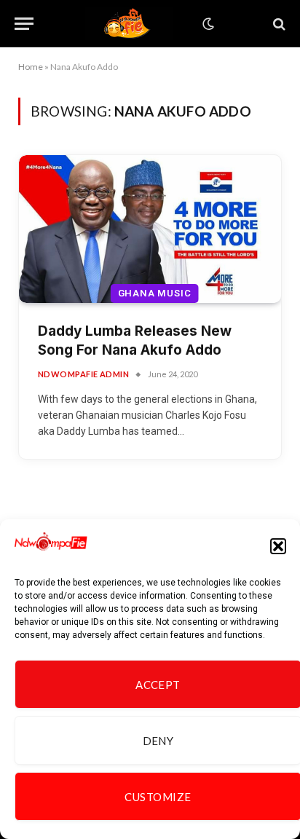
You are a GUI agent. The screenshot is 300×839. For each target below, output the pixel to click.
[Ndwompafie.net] (129, 23)
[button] (278, 546)
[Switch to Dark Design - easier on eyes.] (207, 24)
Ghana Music (155, 293)
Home (30, 66)
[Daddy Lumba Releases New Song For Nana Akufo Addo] (150, 229)
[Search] (277, 23)
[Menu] (24, 23)
